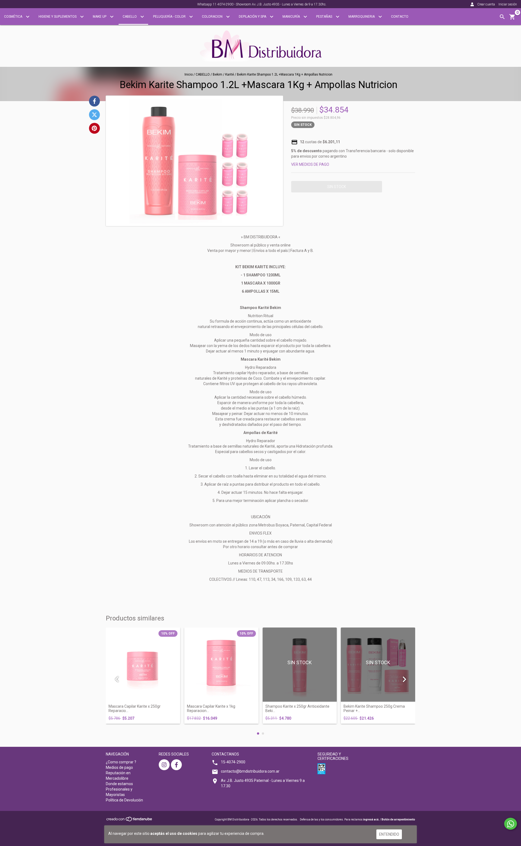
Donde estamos (119, 784)
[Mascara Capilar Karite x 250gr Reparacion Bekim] (143, 665)
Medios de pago (119, 767)
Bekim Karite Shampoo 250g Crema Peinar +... (374, 708)
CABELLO (130, 16)
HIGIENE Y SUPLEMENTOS (58, 16)
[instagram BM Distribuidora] (164, 764)
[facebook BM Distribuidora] (176, 764)
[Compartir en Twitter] (94, 114)
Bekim (217, 74)
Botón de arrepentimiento (398, 819)
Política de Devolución (124, 800)
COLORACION (212, 16)
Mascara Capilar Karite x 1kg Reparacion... (211, 708)
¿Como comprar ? (121, 762)
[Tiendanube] (129, 820)
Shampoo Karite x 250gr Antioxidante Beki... (297, 708)
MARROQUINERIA (362, 16)
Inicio (189, 74)
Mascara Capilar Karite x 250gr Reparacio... (135, 708)
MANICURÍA (291, 16)
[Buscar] (502, 16)
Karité (229, 74)
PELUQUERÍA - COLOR (169, 16)
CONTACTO (399, 16)
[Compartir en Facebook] (94, 101)
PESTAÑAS (324, 16)
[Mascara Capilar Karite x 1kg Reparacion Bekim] (221, 665)
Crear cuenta (486, 4)
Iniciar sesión (507, 4)
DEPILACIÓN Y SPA (253, 16)
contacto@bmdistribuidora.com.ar (250, 771)
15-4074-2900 (233, 762)
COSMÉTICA (13, 16)
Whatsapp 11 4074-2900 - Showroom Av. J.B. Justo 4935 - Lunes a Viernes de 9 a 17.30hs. (261, 4)
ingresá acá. (371, 819)
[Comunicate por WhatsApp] (510, 824)
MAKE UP (100, 16)
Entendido (389, 834)
